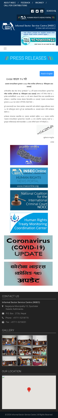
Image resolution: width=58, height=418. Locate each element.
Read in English (47, 74)
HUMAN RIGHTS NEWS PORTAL (39, 18)
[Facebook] (32, 12)
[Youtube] (42, 12)
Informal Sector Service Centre (24, 415)
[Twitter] (37, 12)
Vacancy (39, 3)
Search (50, 11)
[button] (29, 389)
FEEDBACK (25, 3)
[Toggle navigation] (5, 48)
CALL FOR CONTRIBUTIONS (15, 5)
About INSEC (10, 3)
